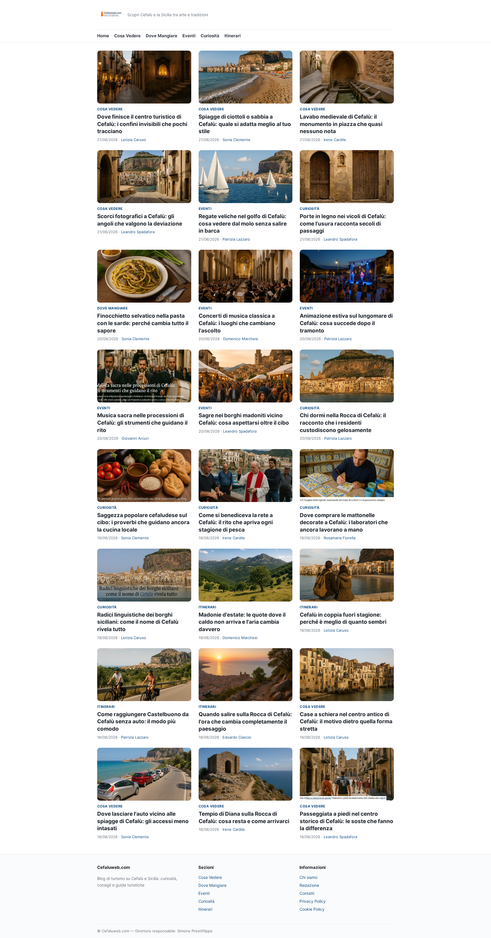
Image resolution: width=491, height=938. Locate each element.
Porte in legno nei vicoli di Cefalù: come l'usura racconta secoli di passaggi (343, 223)
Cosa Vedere (127, 35)
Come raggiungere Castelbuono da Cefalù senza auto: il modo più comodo (143, 721)
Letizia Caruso (133, 139)
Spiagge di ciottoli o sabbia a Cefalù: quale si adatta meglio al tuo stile (245, 124)
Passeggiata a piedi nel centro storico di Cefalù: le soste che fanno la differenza (346, 821)
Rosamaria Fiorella (339, 538)
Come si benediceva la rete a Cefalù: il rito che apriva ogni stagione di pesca (236, 522)
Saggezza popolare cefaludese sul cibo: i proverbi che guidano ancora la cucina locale (143, 522)
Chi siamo (308, 877)
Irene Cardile (335, 139)
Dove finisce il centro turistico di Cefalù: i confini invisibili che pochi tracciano (142, 124)
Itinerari (232, 35)
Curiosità (210, 35)
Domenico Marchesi (240, 338)
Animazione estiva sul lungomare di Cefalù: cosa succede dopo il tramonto (346, 323)
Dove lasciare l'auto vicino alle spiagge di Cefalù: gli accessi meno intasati (143, 821)
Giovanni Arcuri (135, 438)
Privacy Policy (312, 901)
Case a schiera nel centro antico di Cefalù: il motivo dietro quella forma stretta (346, 721)
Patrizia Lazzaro (236, 239)
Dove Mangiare (161, 35)
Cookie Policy (311, 909)
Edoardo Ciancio (236, 737)
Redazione (309, 885)
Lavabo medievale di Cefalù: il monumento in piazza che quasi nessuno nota (341, 124)
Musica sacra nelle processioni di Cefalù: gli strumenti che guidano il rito (142, 422)
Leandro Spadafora (138, 232)
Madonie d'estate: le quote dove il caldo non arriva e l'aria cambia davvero (242, 622)
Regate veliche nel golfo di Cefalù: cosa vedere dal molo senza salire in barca (243, 223)
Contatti (306, 893)
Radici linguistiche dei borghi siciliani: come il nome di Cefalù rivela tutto (137, 622)
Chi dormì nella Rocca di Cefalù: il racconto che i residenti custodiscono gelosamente (343, 422)
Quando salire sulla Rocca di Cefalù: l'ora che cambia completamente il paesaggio (245, 721)
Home (103, 35)
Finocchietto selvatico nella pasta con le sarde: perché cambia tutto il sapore (142, 323)
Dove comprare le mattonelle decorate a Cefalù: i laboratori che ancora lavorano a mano (344, 522)
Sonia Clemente (236, 139)
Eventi (188, 35)
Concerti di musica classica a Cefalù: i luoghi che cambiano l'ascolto (237, 323)
